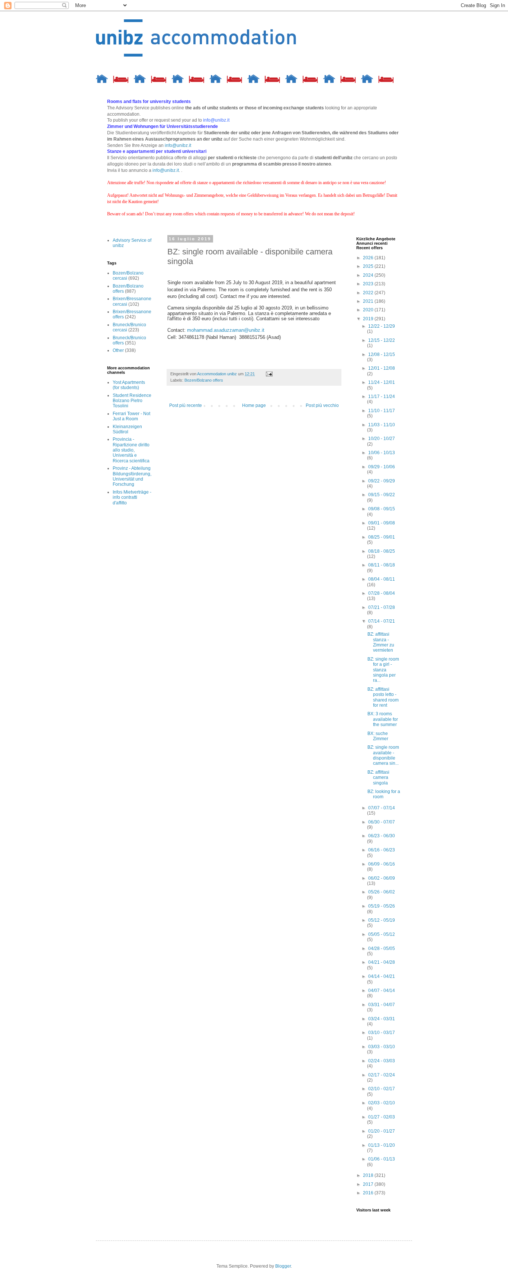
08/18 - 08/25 (381, 551)
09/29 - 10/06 (381, 466)
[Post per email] (269, 374)
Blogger (283, 1266)
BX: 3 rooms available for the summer (382, 719)
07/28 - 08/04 (381, 593)
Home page (254, 405)
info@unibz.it (178, 145)
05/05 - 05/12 (381, 934)
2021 (368, 301)
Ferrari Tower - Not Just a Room (131, 416)
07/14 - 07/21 (381, 621)
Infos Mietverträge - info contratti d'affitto (132, 497)
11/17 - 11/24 (381, 396)
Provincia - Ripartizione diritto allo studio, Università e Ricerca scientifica (131, 450)
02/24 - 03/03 (381, 1060)
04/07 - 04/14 (381, 990)
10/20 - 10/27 (381, 438)
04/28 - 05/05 (381, 948)
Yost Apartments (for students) (129, 385)
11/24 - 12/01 (381, 382)
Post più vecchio (322, 405)
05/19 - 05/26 (381, 906)
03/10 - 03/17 (381, 1032)
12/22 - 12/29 (381, 326)
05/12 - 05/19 (381, 920)
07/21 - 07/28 (381, 607)
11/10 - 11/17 (381, 410)
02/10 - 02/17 (381, 1088)
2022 (368, 292)
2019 (368, 318)
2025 (368, 266)
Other (118, 350)
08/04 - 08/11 (381, 579)
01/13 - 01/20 (381, 1145)
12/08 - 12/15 (381, 354)
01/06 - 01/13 (381, 1159)
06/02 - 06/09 (381, 878)
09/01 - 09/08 (381, 523)
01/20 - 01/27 (381, 1131)
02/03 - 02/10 (381, 1102)
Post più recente (185, 405)
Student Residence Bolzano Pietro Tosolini (132, 401)
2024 (368, 275)
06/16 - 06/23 (381, 850)
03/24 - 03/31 (381, 1018)
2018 (368, 1175)
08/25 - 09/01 (381, 537)
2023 (368, 283)
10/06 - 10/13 (381, 452)
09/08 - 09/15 (381, 508)
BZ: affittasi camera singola (378, 778)
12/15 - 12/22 (381, 340)
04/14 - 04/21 (381, 976)
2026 (368, 257)
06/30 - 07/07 (381, 822)
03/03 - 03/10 (381, 1046)
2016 (368, 1192)
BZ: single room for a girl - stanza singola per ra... (383, 670)
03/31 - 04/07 (381, 1004)
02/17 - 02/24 (381, 1075)
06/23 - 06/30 (381, 835)
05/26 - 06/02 (381, 892)
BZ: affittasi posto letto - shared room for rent (383, 697)
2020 (368, 309)
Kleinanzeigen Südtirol (127, 429)
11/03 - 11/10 (381, 424)
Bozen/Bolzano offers (203, 380)
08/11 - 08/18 (381, 565)
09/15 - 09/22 (381, 494)
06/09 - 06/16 (381, 864)
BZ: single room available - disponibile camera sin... (383, 755)
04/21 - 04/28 (381, 962)
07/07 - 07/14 (381, 807)
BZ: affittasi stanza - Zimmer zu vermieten (380, 642)
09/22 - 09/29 (381, 481)
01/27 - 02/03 (381, 1117)
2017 (368, 1184)
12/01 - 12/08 (381, 368)
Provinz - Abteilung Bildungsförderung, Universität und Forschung (132, 476)
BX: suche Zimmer (377, 736)
